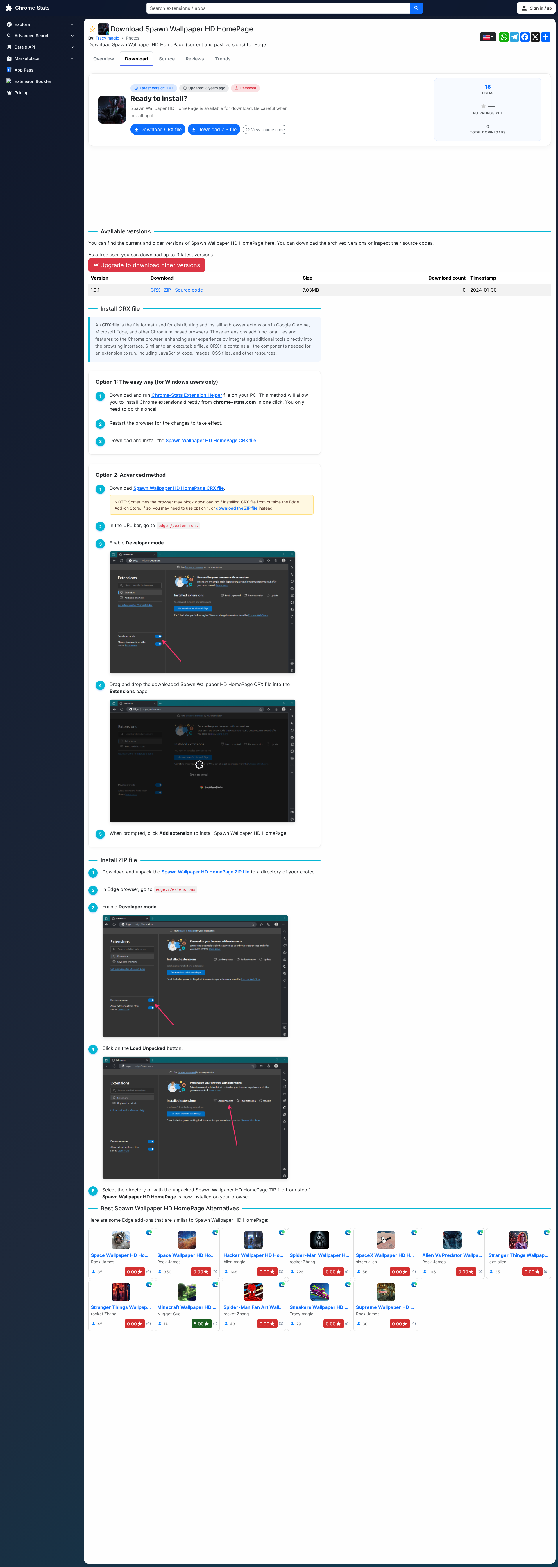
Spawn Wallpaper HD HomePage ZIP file (205, 872)
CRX (155, 290)
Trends (223, 59)
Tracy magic (107, 37)
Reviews (195, 59)
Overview (103, 59)
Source (167, 59)
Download (136, 59)
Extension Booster (33, 81)
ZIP (167, 290)
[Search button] (416, 8)
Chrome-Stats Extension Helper (186, 395)
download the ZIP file (236, 507)
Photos (132, 37)
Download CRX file (160, 129)
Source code (189, 290)
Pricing (22, 92)
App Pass (24, 69)
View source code (268, 129)
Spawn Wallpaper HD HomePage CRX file (211, 440)
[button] (536, 8)
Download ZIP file (216, 129)
